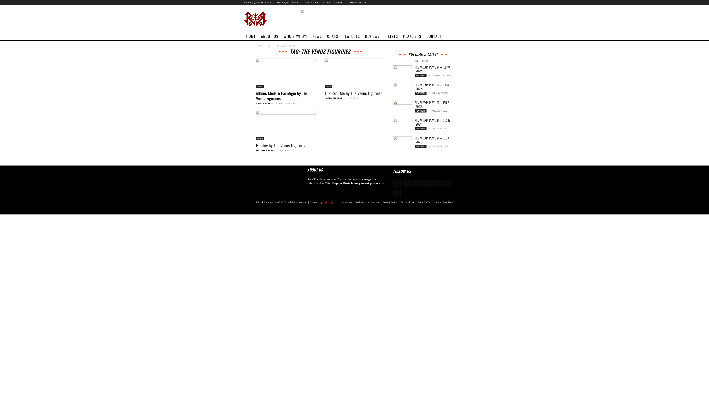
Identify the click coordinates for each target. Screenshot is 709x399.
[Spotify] (444, 2)
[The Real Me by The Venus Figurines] (354, 73)
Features (351, 36)
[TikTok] (450, 2)
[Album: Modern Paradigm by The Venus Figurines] (286, 73)
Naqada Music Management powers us (358, 183)
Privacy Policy (390, 202)
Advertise (347, 202)
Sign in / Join (283, 2)
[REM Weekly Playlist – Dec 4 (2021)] (402, 142)
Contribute (373, 202)
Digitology (328, 202)
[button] (460, 36)
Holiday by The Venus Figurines (280, 145)
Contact (338, 2)
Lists (393, 36)
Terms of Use (407, 202)
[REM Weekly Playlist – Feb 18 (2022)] (402, 71)
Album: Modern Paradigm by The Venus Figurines (282, 96)
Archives (360, 202)
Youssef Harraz (265, 150)
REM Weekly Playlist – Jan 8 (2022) (432, 104)
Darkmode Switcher (357, 2)
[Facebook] (426, 2)
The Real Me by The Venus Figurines (353, 93)
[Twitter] (456, 2)
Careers (327, 2)
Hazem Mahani (333, 98)
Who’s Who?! (295, 36)
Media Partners (312, 2)
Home (251, 36)
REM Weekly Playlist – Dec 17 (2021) (432, 122)
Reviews (372, 36)
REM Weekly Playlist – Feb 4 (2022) (432, 87)
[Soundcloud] (438, 2)
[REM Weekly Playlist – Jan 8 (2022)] (402, 107)
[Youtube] (462, 2)
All (416, 60)
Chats (332, 36)
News (317, 36)
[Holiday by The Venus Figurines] (286, 125)
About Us (296, 2)
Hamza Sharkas (265, 103)
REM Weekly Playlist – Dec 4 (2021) (432, 140)
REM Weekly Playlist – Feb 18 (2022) (432, 69)
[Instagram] (432, 2)
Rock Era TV (424, 202)
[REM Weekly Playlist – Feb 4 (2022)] (402, 89)
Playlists (412, 36)
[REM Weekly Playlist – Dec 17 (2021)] (402, 125)
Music (260, 86)
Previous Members (443, 202)
